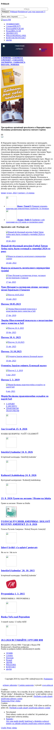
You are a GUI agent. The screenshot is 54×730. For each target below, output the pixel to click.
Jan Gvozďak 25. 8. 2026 (14, 429)
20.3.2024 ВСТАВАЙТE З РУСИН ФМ (22, 640)
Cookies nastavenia (26, 685)
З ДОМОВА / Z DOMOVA (12, 58)
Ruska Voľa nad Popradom (15, 616)
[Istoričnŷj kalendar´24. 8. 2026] (27, 442)
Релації (13, 31)
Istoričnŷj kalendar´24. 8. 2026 (17, 452)
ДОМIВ (13, 24)
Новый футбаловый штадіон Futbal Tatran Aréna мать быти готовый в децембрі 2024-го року (25, 248)
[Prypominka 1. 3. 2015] (27, 584)
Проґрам (15, 29)
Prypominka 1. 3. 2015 (13, 593)
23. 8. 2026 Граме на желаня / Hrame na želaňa (26, 498)
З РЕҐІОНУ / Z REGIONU (12, 60)
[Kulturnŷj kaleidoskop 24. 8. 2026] (27, 465)
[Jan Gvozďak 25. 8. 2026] (27, 419)
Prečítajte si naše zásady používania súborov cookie (29, 708)
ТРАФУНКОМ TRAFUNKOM (12, 409)
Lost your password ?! (36, 12)
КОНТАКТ (16, 38)
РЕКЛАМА (16, 35)
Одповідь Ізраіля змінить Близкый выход (24, 365)
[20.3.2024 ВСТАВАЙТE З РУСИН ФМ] (27, 630)
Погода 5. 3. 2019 (10, 379)
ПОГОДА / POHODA (10, 64)
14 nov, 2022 (11, 193)
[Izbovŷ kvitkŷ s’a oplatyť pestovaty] (27, 538)
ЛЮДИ (12, 33)
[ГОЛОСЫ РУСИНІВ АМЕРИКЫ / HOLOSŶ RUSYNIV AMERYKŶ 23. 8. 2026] (27, 512)
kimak (3, 193)
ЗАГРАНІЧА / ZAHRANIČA (13, 62)
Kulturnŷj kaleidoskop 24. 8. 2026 (18, 475)
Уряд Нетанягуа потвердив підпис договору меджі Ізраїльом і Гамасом (25, 288)
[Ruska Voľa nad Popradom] (27, 607)
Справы (13, 26)
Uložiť (4, 728)
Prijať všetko (15, 701)
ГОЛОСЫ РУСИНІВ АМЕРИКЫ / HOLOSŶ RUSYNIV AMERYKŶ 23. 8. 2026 (25, 523)
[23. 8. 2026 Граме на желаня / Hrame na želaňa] (27, 489)
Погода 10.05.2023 (11, 304)
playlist (9, 40)
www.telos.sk (47, 685)
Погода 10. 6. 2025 (11, 337)
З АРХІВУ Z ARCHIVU (11, 405)
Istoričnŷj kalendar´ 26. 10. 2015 (18, 570)
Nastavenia (5, 701)
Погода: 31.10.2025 (11, 351)
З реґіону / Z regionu (25, 193)
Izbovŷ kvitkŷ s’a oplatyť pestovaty (19, 547)
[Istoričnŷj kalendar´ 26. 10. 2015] (27, 561)
